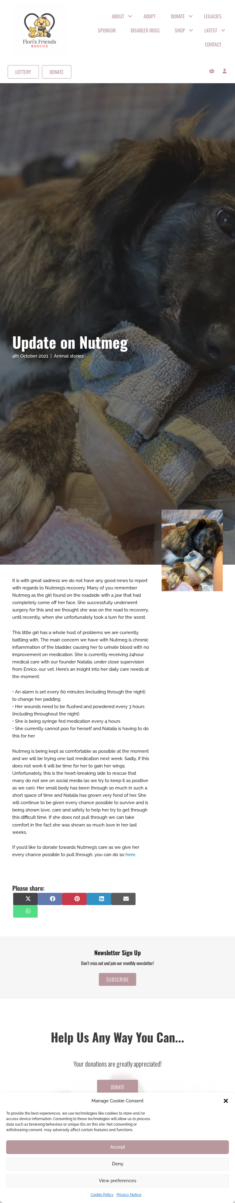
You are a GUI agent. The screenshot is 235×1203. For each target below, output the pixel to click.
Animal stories (69, 355)
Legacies (213, 16)
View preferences (117, 1180)
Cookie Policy (102, 1195)
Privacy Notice (129, 1195)
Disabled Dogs (145, 30)
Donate (178, 16)
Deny (117, 1164)
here (130, 854)
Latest (210, 30)
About (118, 16)
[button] (226, 1101)
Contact (213, 44)
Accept (117, 1147)
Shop (180, 30)
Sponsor (107, 30)
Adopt (150, 16)
